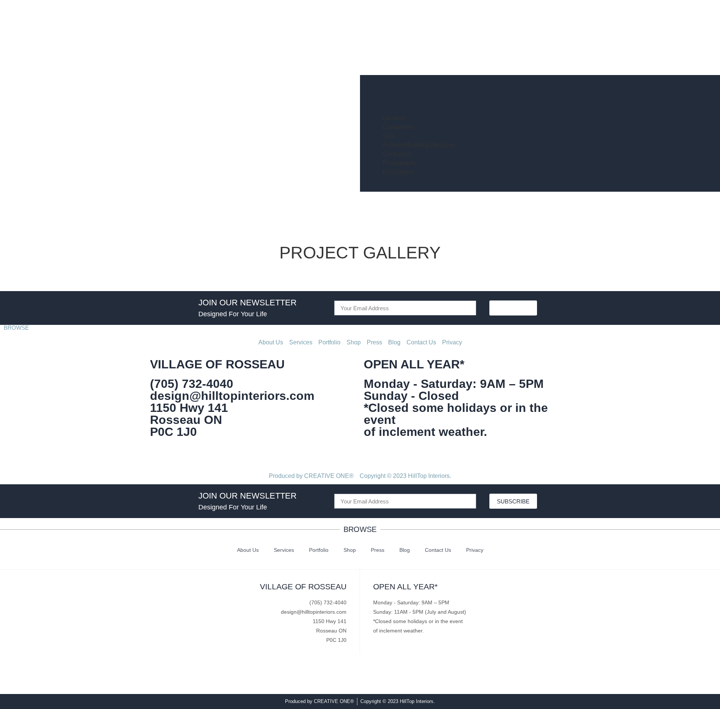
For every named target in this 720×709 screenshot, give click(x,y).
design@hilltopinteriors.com (232, 396)
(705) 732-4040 (191, 384)
